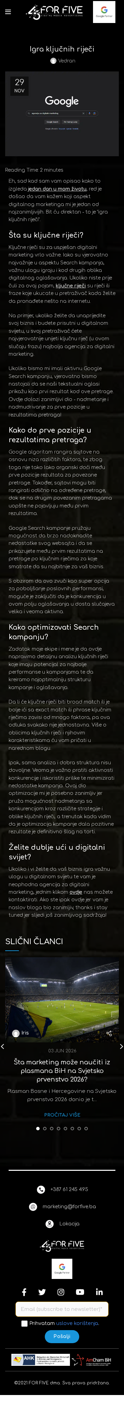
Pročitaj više (62, 1115)
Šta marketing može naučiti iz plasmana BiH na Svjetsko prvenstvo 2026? (62, 1071)
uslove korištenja (77, 1323)
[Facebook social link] (24, 1292)
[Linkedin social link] (99, 1292)
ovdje (76, 892)
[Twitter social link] (42, 1292)
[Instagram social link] (61, 1292)
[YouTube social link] (80, 1292)
